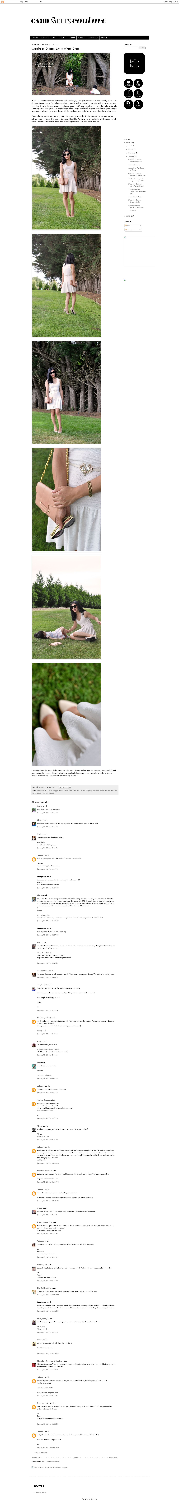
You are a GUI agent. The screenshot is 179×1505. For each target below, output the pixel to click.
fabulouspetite (43, 1403)
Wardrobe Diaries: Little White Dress (136, 185)
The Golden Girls (44, 1288)
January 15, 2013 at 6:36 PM (47, 1215)
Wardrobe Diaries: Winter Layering (135, 161)
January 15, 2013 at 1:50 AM (47, 1010)
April (130, 146)
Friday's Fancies (134, 165)
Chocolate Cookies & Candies (49, 1361)
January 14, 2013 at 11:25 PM (48, 888)
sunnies (97, 771)
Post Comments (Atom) (51, 1462)
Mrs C (39, 943)
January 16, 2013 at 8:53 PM (47, 1396)
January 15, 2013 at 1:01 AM (47, 963)
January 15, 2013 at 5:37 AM (47, 1034)
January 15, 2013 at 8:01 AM (47, 1093)
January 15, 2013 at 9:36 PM (47, 1234)
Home (75, 1457)
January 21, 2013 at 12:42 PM (48, 1448)
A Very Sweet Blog (44, 1222)
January (131, 157)
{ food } (72, 37)
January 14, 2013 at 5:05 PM (48, 827)
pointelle (96, 790)
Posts (129, 226)
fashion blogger (52, 790)
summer (107, 790)
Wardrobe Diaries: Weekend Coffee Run (137, 175)
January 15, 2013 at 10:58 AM (48, 1163)
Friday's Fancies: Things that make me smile (137, 192)
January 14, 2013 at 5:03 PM (48, 813)
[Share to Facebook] (67, 787)
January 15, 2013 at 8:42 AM (48, 1140)
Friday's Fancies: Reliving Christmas (136, 207)
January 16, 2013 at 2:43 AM (48, 1257)
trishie (39, 1208)
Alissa (39, 820)
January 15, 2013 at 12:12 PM (48, 1201)
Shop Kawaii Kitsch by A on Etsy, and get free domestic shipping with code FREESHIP (70, 918)
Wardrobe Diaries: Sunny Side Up (134, 201)
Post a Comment (41, 1452)
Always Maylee (43, 1319)
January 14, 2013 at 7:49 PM (47, 869)
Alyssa (39, 1126)
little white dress (79, 790)
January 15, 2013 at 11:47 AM (48, 1182)
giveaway (63, 1052)
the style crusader (44, 1171)
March (131, 149)
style (102, 790)
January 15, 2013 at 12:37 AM (48, 935)
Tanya (39, 1041)
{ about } (45, 37)
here (71, 771)
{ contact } (105, 37)
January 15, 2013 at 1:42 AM (47, 977)
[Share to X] (65, 787)
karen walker (63, 790)
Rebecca (40, 1241)
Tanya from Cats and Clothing (48, 1049)
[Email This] (60, 787)
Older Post (113, 1457)
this (42, 773)
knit (70, 790)
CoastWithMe (42, 971)
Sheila (39, 834)
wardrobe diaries (48, 793)
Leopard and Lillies (44, 1075)
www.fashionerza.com (45, 1111)
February (132, 153)
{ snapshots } (93, 37)
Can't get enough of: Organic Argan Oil (136, 180)
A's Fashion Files (43, 915)
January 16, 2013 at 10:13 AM (48, 1295)
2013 (128, 143)
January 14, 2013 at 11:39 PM (48, 921)
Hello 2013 (132, 211)
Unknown (40, 856)
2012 (128, 216)
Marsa (39, 1340)
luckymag (89, 790)
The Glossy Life (43, 1136)
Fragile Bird (42, 985)
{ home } (35, 37)
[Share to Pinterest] (70, 787)
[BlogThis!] (63, 787)
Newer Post (36, 1457)
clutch (48, 773)
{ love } (62, 37)
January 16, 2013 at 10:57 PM (48, 1424)
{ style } (81, 37)
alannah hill (107, 771)
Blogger (94, 1499)
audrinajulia (42, 1265)
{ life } (54, 37)
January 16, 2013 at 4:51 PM (47, 1370)
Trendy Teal (41, 1031)
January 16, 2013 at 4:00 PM (48, 1353)
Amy (39, 1063)
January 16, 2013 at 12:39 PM (48, 1311)
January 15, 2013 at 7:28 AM (47, 1079)
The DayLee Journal (44, 1348)
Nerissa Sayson (43, 1100)
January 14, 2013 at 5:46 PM (47, 848)
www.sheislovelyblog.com (46, 845)
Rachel (39, 806)
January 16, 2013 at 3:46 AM (48, 1281)
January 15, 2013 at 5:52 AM (48, 1055)
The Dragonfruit (44, 1018)
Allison (40, 895)
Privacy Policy (41, 1493)
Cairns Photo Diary (135, 197)
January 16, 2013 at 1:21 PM (47, 1332)
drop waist (42, 790)
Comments (131, 230)
